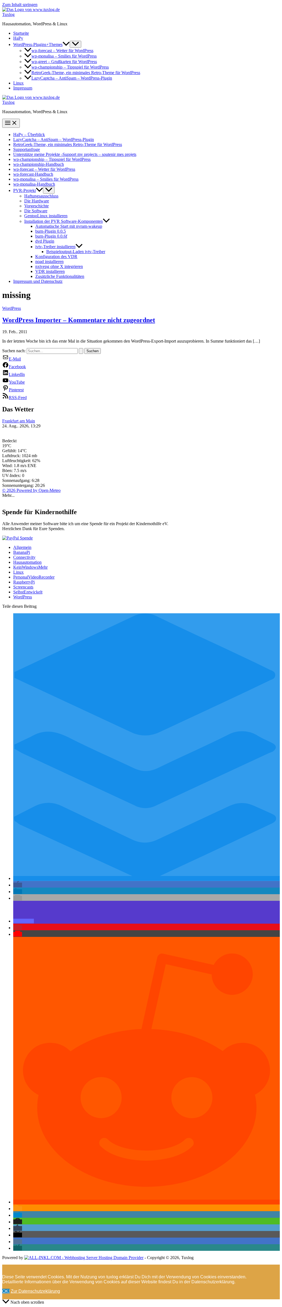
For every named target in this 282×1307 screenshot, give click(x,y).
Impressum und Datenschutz (38, 281)
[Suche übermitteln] (81, 351)
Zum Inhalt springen (19, 4)
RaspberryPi (24, 582)
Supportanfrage (26, 149)
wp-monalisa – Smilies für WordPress (64, 56)
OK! (6, 1291)
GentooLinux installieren (45, 215)
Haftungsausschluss (41, 196)
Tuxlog (8, 14)
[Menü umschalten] (75, 44)
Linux (18, 83)
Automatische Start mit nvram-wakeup (68, 226)
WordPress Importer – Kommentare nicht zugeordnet (78, 320)
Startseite (21, 33)
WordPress (11, 308)
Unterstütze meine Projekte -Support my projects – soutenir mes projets (74, 154)
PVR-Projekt (24, 190)
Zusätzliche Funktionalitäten (59, 276)
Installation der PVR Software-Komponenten (63, 221)
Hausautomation (27, 562)
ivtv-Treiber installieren (55, 246)
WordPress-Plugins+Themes (38, 44)
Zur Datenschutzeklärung (35, 1291)
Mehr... (8, 495)
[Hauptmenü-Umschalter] (11, 123)
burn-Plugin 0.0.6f (51, 236)
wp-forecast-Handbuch (33, 174)
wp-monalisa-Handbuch (34, 184)
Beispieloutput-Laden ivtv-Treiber (75, 251)
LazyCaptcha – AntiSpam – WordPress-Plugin (71, 78)
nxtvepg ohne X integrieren (59, 266)
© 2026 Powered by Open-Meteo (31, 490)
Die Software (35, 210)
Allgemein (22, 547)
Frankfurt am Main (18, 421)
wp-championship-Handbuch (38, 164)
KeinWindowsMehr (30, 567)
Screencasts (23, 587)
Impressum (22, 88)
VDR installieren (50, 271)
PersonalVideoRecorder (34, 577)
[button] (66, 44)
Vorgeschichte (36, 206)
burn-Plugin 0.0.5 (50, 231)
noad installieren (49, 261)
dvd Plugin (44, 241)
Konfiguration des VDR (56, 256)
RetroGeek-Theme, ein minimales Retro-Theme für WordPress (85, 72)
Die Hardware (36, 201)
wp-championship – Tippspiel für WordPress (70, 67)
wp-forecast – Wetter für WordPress (62, 50)
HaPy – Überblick (29, 134)
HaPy (18, 38)
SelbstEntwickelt (27, 592)
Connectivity (24, 557)
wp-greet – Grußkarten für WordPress (64, 61)
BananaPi (21, 552)
